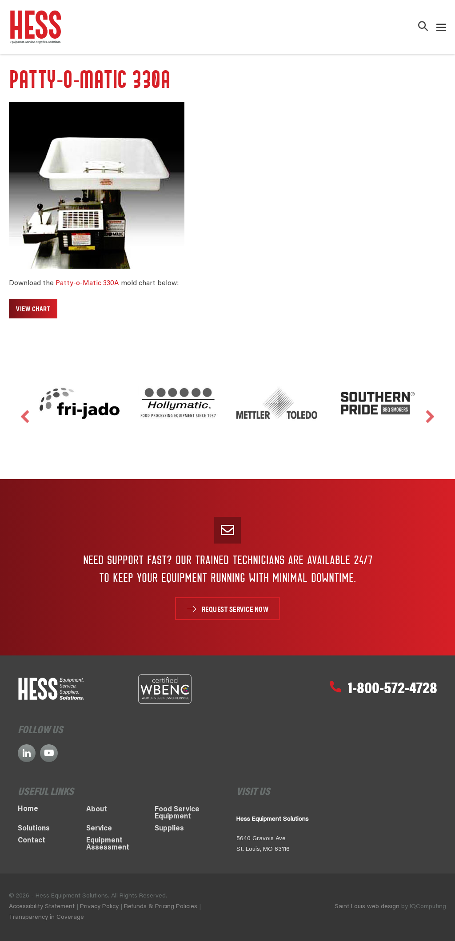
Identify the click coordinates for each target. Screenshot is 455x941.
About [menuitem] (96, 809)
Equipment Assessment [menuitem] (107, 844)
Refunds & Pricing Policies (161, 907)
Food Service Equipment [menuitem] (177, 813)
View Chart (33, 308)
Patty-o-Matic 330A (87, 283)
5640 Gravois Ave (261, 839)
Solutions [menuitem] (34, 828)
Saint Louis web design (367, 907)
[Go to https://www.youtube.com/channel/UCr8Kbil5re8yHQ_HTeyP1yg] (49, 753)
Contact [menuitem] (31, 840)
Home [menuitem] (28, 809)
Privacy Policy (99, 907)
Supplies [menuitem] (169, 828)
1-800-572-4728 (392, 686)
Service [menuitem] (99, 828)
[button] (423, 27)
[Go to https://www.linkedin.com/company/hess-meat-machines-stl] (27, 753)
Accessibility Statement (42, 907)
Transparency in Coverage (46, 917)
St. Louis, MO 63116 (263, 849)
